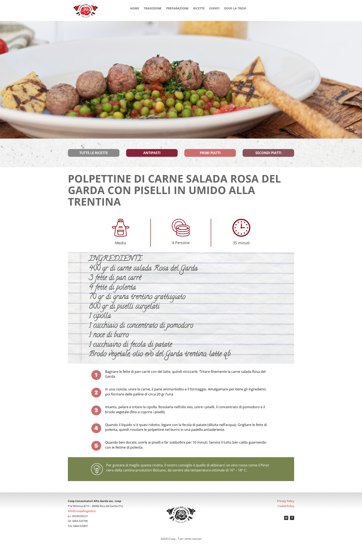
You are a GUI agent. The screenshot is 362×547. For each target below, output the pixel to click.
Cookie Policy (286, 506)
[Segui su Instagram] (286, 518)
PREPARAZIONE (177, 8)
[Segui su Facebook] (292, 518)
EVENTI (214, 8)
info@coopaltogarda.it (82, 511)
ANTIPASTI (151, 153)
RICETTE (199, 8)
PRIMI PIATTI (210, 153)
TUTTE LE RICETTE (93, 153)
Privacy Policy (285, 501)
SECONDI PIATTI (268, 153)
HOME (134, 8)
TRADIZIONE (153, 8)
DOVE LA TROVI (235, 8)
